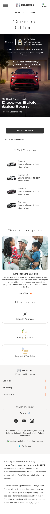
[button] (25, 130)
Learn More (23, 293)
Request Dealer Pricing (12, 112)
